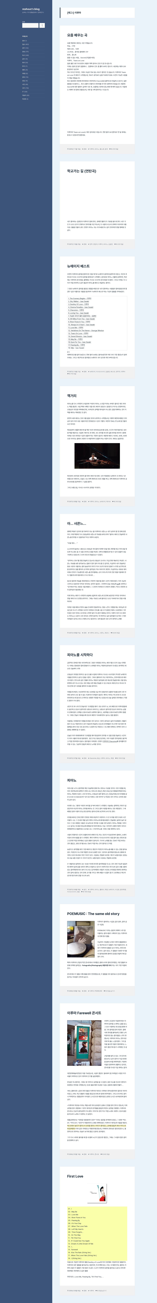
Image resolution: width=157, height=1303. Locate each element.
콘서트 (97, 1154)
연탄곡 (95, 244)
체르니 (107, 633)
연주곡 (118, 372)
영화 (23, 70)
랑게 (106, 149)
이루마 (92, 149)
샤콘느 (102, 633)
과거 (23, 88)
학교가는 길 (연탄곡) (81, 171)
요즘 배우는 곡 (77, 35)
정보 (23, 41)
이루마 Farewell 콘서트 (84, 1013)
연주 (91, 244)
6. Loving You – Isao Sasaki (78, 313)
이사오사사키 (100, 372)
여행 (23, 73)
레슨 (98, 758)
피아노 (97, 149)
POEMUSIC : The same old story (93, 914)
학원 (112, 758)
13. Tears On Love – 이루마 (78, 333)
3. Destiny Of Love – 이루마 (78, 304)
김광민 (110, 244)
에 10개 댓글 (121, 758)
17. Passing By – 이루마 (76, 345)
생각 (23, 48)
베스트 (113, 372)
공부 (23, 59)
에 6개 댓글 (116, 633)
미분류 (24, 99)
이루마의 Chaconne (110, 741)
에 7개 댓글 (72, 374)
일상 (23, 44)
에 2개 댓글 (114, 149)
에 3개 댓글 (117, 501)
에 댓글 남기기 (110, 991)
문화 (23, 77)
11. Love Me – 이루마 (75, 328)
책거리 (72, 396)
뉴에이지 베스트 (78, 266)
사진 (23, 84)
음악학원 (123, 889)
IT (23, 92)
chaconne (93, 758)
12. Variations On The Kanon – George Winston (86, 330)
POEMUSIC (98, 991)
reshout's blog (31, 9)
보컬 (78, 892)
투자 (23, 66)
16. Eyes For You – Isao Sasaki (79, 342)
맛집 (23, 81)
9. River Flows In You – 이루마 (79, 322)
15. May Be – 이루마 (75, 339)
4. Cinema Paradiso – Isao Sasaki (80, 307)
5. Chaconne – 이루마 (76, 310)
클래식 (102, 889)
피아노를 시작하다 (80, 655)
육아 (23, 62)
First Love (75, 1176)
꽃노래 (102, 149)
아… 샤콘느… (76, 523)
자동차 (24, 95)
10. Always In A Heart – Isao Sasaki (81, 325)
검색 (23, 22)
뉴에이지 (92, 372)
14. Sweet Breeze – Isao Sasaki (80, 336)
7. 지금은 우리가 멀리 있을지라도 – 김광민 (82, 316)
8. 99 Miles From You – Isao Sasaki (81, 319)
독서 (23, 55)
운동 (23, 52)
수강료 (117, 889)
